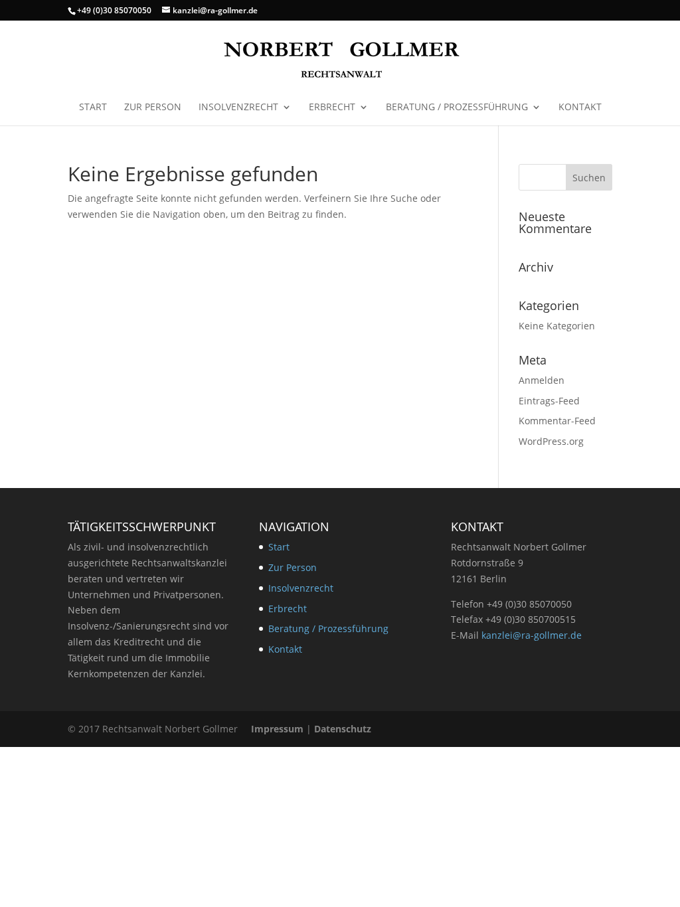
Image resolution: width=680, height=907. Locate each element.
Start (93, 107)
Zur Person (152, 107)
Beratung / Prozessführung (457, 107)
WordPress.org (551, 441)
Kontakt (580, 107)
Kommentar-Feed (557, 420)
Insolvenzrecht (238, 107)
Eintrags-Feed (549, 400)
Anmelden (541, 380)
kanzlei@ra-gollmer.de (531, 635)
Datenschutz (342, 728)
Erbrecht (332, 107)
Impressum (277, 728)
